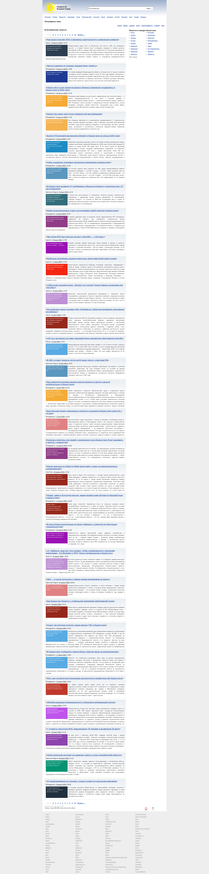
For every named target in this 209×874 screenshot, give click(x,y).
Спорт (78, 17)
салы (77, 845)
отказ (137, 826)
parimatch (138, 867)
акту (47, 855)
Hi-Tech (117, 17)
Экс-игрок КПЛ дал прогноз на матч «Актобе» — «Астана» (75, 237)
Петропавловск (153, 40)
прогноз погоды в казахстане (115, 867)
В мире (55, 17)
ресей (77, 821)
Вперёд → (81, 35)
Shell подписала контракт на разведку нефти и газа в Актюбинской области (84, 755)
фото (77, 855)
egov (107, 814)
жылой (77, 824)
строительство (110, 821)
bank (107, 836)
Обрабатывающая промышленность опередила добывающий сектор (81, 702)
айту (47, 871)
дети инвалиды (140, 814)
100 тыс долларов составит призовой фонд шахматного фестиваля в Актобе (84, 338)
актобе (48, 860)
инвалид (138, 862)
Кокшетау (134, 54)
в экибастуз (139, 836)
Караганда (134, 51)
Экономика (71, 17)
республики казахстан (113, 840)
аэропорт (78, 860)
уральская (139, 857)
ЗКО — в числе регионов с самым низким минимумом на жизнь (78, 579)
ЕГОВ (150, 25)
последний (79, 862)
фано (137, 821)
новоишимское (110, 862)
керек (77, 826)
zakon (48, 867)
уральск (138, 833)
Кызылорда (151, 35)
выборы (48, 848)
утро (136, 848)
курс (136, 819)
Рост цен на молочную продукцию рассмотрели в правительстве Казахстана (84, 678)
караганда (79, 867)
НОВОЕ (113, 25)
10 (75, 35)
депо (107, 833)
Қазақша (143, 17)
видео (48, 833)
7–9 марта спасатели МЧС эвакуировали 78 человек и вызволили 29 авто (83, 729)
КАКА (145, 25)
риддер (78, 838)
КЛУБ (120, 25)
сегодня (48, 864)
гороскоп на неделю (142, 828)
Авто (130, 17)
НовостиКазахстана (63, 7)
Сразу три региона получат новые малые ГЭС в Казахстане (76, 625)
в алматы (138, 850)
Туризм (136, 17)
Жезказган (134, 49)
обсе (77, 833)
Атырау (133, 43)
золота (107, 871)
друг (106, 817)
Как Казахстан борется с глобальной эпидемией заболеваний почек (80, 601)
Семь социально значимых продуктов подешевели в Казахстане (78, 162)
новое (48, 819)
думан (48, 826)
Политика (48, 17)
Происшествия (87, 17)
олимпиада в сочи (111, 869)
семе (47, 840)
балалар (78, 852)
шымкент (108, 860)
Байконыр (134, 46)
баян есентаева (141, 817)
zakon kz (108, 831)
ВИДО (162, 25)
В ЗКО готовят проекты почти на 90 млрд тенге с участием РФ (77, 360)
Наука (103, 17)
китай (137, 840)
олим (77, 871)
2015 (107, 852)
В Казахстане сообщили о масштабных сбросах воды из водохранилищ (82, 652)
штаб (107, 819)
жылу (47, 857)
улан (137, 824)
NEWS (107, 25)
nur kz (77, 817)
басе (107, 828)
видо (47, 836)
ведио (107, 843)
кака (47, 828)
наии (47, 814)
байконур (78, 848)
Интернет (124, 17)
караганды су (80, 864)
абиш (137, 869)
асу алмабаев (140, 871)
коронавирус (50, 824)
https (77, 857)
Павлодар (151, 38)
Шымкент (151, 51)
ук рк (47, 869)
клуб (47, 821)
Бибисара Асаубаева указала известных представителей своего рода (81, 258)
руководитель (50, 843)
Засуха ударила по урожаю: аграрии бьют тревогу (71, 66)
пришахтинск (50, 862)
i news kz (78, 828)
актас (77, 836)
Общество (62, 17)
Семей (150, 43)
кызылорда (79, 814)
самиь (107, 848)
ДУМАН (138, 25)
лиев (47, 850)
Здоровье (110, 17)
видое (77, 831)
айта (77, 843)
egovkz (77, 850)
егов (47, 831)
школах (108, 826)
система (78, 869)
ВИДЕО (156, 25)
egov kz (108, 838)
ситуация (138, 855)
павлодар (78, 840)
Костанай (151, 32)
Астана (133, 40)
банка (48, 845)
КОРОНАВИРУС (129, 25)
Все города (133, 57)
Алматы (133, 38)
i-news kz (49, 838)
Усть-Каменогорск (153, 49)
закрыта (138, 838)
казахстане (139, 852)
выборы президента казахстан (116, 857)
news (47, 817)
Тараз (149, 46)
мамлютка (109, 864)
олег (136, 831)
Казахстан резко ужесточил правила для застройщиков (74, 114)
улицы (137, 845)
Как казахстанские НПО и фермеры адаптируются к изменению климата (82, 39)
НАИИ (101, 25)
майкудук (78, 819)
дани (47, 852)
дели (107, 855)
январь (107, 850)
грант (137, 860)
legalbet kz (109, 845)
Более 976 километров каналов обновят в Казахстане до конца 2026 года (83, 136)
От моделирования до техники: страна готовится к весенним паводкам (81, 781)
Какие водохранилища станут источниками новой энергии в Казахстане (82, 210)
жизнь (137, 843)
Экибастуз (151, 54)
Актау (133, 32)
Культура (96, 17)
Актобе (133, 35)
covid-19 (108, 824)
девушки (138, 864)
